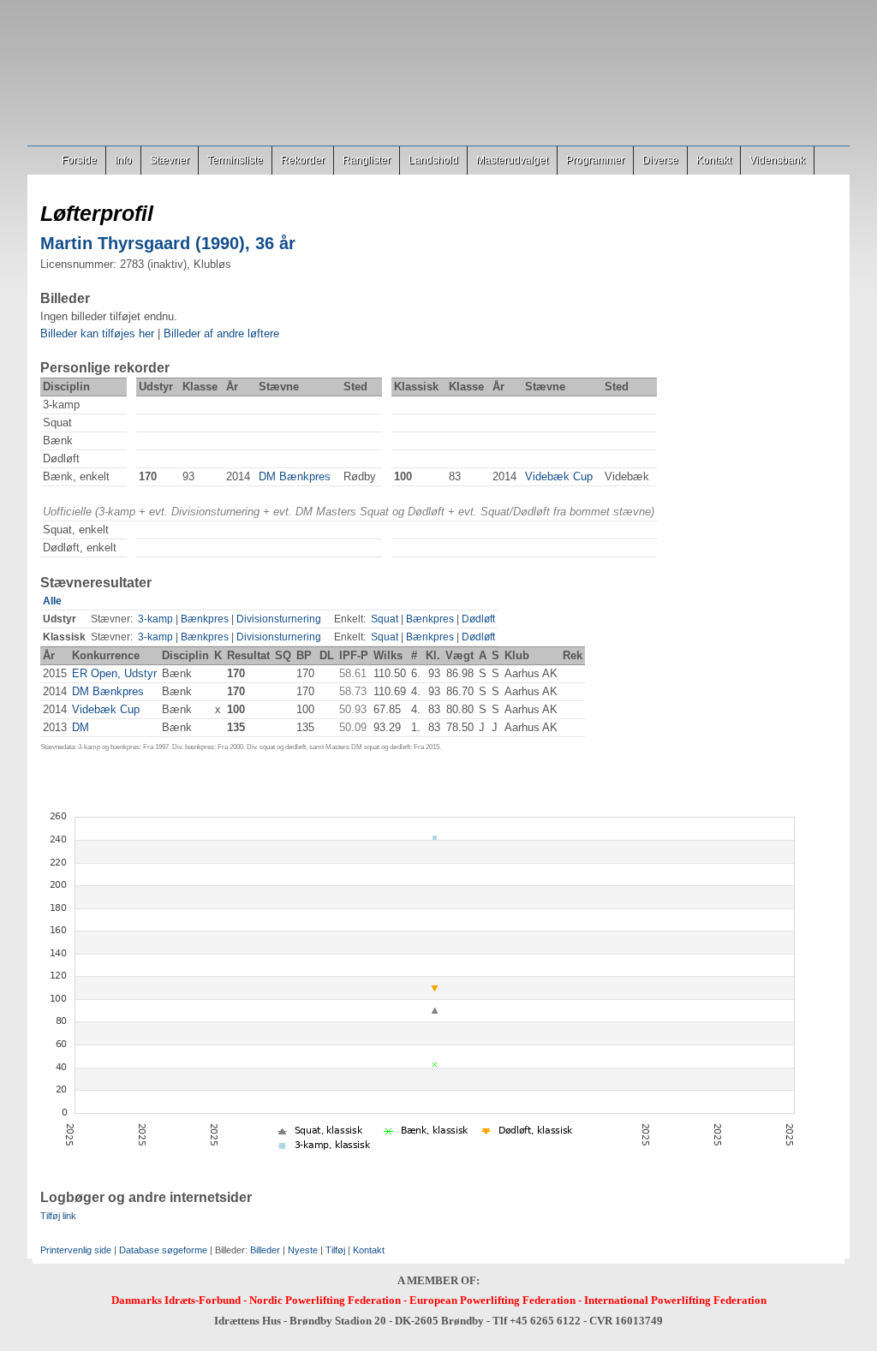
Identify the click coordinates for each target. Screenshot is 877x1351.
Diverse (660, 160)
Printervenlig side (75, 1250)
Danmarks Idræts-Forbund (176, 1300)
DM (80, 727)
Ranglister (367, 160)
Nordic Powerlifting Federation (325, 1300)
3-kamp (155, 619)
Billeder (265, 1250)
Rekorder (303, 160)
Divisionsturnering (278, 619)
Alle (52, 601)
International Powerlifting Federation (675, 1300)
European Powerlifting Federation (492, 1300)
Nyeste (303, 1250)
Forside (79, 160)
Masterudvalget (512, 160)
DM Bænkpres (295, 476)
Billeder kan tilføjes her (97, 333)
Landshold (433, 160)
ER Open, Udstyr (114, 673)
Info (123, 160)
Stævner (169, 160)
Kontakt (713, 160)
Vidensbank (777, 160)
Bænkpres (205, 619)
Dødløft (478, 619)
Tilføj (335, 1250)
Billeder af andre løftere (221, 333)
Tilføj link (58, 1216)
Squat (384, 619)
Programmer (595, 160)
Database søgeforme (163, 1250)
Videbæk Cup (559, 476)
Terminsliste (235, 160)
